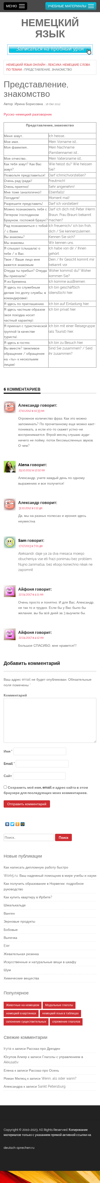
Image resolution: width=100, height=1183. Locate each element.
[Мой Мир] (22, 823)
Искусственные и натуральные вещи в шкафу (40, 962)
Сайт (8, 776)
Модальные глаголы (59, 1005)
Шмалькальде (15, 905)
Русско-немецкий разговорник (28, 114)
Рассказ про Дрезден (43, 1049)
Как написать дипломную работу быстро (36, 867)
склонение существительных (26, 1021)
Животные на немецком (22, 1005)
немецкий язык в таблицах (60, 1013)
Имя (8, 751)
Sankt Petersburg (52, 1086)
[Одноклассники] (17, 823)
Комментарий (15, 695)
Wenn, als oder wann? (59, 1078)
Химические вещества (21, 978)
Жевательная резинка (21, 954)
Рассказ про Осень (44, 1070)
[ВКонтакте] (7, 823)
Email (9, 764)
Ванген (9, 913)
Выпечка (10, 938)
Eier (7, 946)
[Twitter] (12, 823)
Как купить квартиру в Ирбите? (28, 897)
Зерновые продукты (19, 921)
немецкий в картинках (21, 1013)
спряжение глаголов (66, 1021)
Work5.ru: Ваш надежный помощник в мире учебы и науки (50, 875)
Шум (7, 970)
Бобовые (11, 930)
